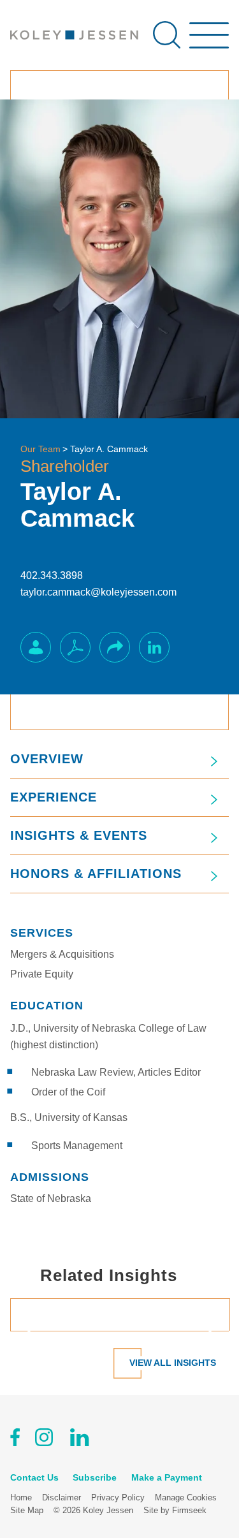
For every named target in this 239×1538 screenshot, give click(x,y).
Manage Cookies (186, 1497)
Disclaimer (61, 1497)
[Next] (204, 1330)
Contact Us (34, 1477)
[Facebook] (15, 1440)
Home (21, 1497)
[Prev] (34, 1330)
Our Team (40, 449)
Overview (46, 759)
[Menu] (209, 41)
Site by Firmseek (174, 1510)
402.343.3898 (51, 575)
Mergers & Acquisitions (62, 954)
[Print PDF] (75, 647)
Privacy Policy (118, 1497)
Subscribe (95, 1477)
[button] (114, 647)
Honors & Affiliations (96, 874)
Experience (53, 797)
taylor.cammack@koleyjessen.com (98, 592)
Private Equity (41, 974)
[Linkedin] (79, 1440)
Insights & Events (78, 835)
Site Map (26, 1510)
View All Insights (172, 1363)
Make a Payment (166, 1477)
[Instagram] (45, 1440)
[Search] (166, 34)
